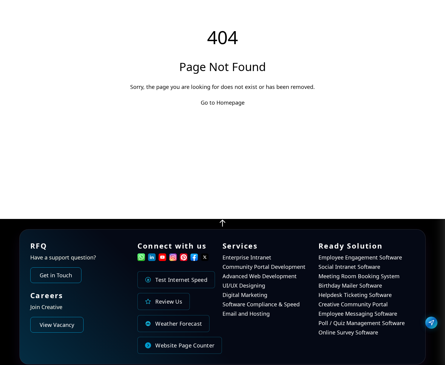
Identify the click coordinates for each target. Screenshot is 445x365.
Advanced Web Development (259, 276)
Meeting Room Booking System (359, 276)
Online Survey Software (348, 332)
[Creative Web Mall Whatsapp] (141, 258)
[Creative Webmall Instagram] (173, 258)
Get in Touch (56, 275)
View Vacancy (57, 325)
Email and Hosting (246, 314)
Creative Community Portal (353, 304)
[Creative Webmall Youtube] (162, 258)
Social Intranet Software (349, 266)
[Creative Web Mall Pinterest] (183, 257)
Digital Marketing (244, 295)
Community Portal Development (263, 266)
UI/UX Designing (243, 285)
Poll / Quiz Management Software (361, 323)
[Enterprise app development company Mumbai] (222, 225)
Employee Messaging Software (357, 314)
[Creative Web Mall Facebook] (194, 258)
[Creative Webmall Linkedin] (152, 258)
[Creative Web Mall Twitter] (205, 258)
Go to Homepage (223, 102)
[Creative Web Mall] (43, 14)
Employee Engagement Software (360, 257)
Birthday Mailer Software (350, 285)
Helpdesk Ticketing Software (355, 295)
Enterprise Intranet (246, 257)
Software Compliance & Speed (261, 304)
